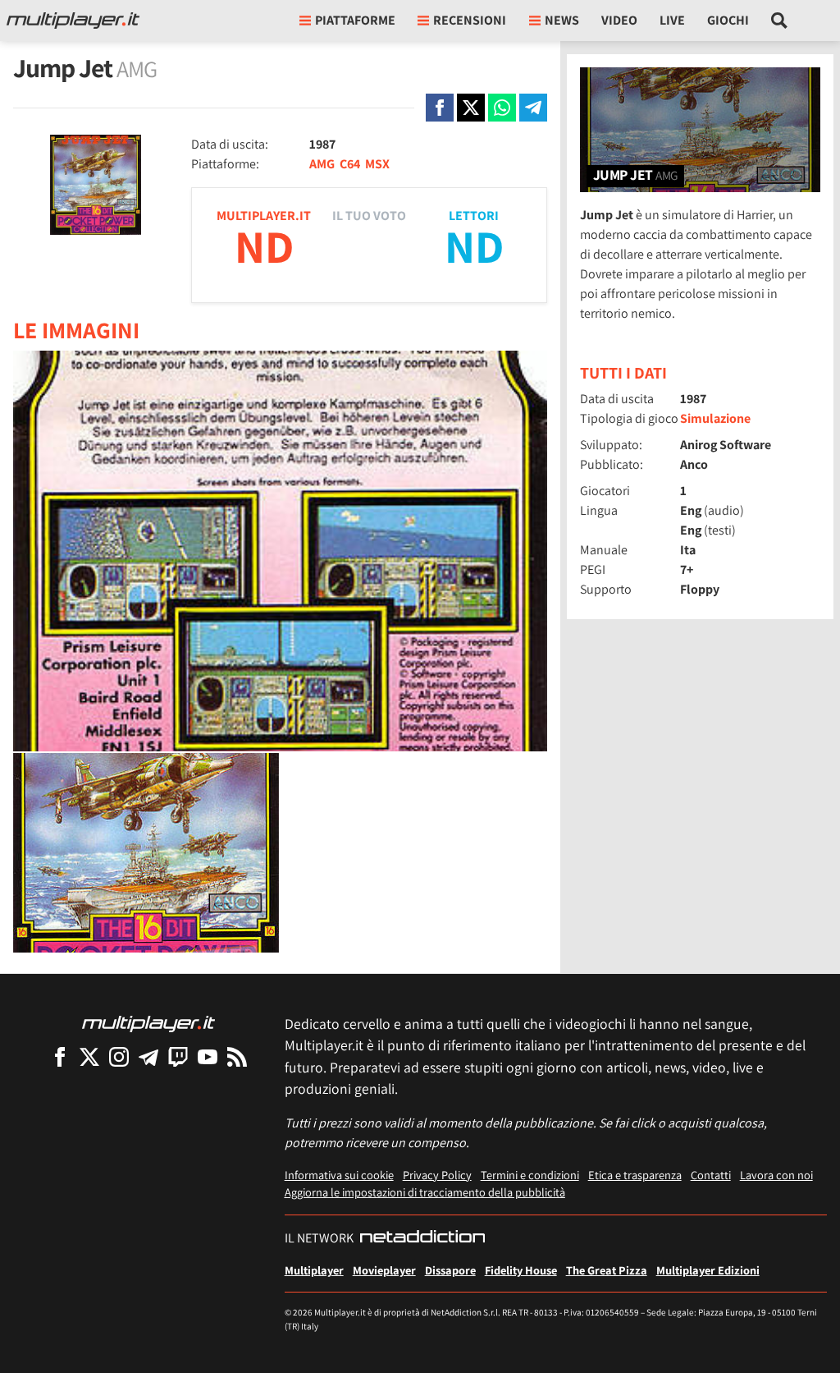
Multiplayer (314, 1270)
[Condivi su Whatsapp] (502, 108)
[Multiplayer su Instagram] (119, 1056)
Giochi (728, 20)
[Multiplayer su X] (89, 1056)
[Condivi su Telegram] (533, 108)
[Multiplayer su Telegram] (148, 1056)
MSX (377, 163)
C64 (350, 163)
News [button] (562, 20)
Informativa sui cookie (339, 1174)
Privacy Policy (437, 1174)
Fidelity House (521, 1270)
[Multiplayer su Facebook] (60, 1056)
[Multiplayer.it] (73, 20)
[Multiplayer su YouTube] (207, 1056)
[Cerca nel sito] (779, 20)
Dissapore (450, 1270)
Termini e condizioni (530, 1174)
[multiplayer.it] (148, 1022)
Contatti (711, 1174)
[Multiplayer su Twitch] (178, 1056)
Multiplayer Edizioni (708, 1270)
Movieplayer (384, 1270)
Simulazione (715, 418)
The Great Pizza (606, 1270)
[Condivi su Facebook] (440, 108)
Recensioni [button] (469, 20)
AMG (322, 163)
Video (619, 20)
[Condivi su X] (471, 108)
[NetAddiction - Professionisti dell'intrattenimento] (422, 1238)
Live (672, 20)
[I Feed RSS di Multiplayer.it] (237, 1056)
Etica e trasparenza (635, 1174)
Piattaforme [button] (355, 20)
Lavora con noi (776, 1174)
